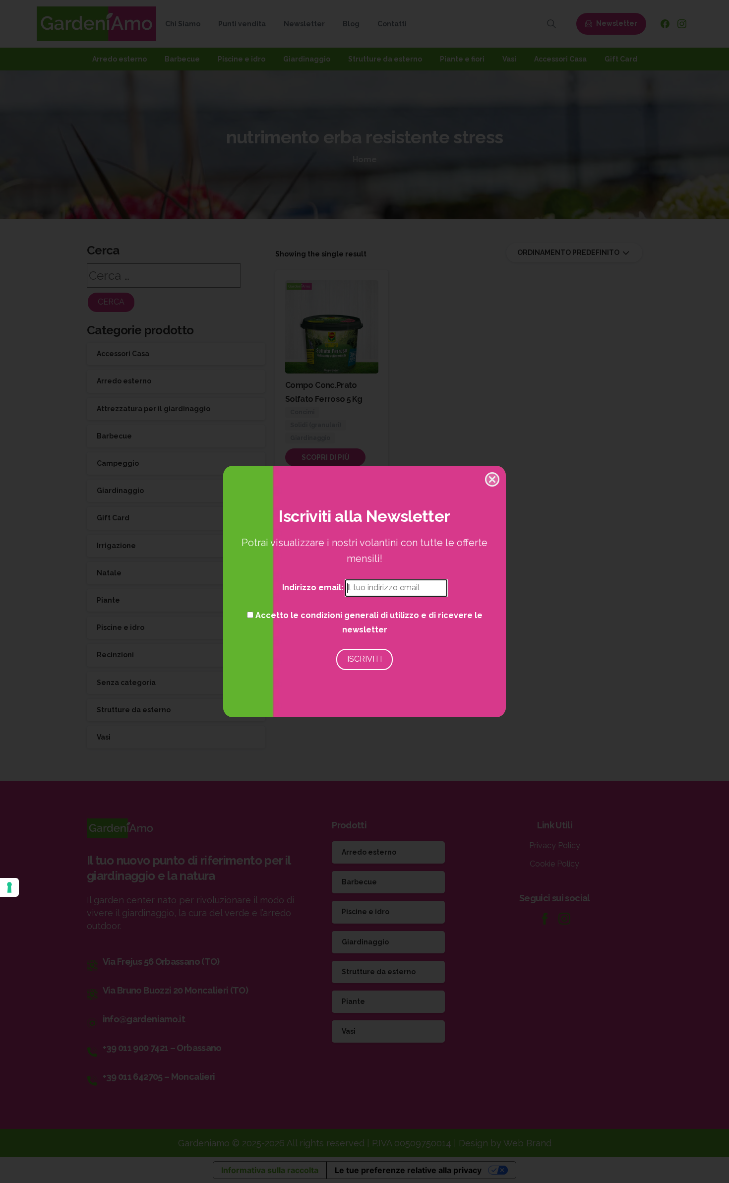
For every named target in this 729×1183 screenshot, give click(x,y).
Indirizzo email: (313, 587)
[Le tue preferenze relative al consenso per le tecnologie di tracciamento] (9, 887)
